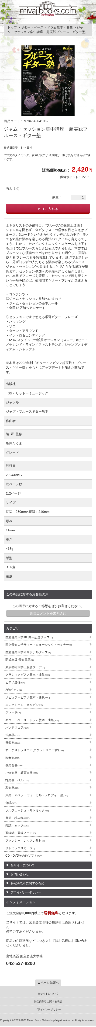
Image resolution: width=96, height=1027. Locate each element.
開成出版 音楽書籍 (19, 659)
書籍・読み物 (17, 818)
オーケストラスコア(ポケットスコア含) (34, 750)
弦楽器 (12, 735)
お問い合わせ (20, 874)
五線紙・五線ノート (20, 833)
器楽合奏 (14, 765)
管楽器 (13, 742)
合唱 (11, 803)
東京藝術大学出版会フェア (25, 667)
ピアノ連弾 (15, 682)
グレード (13, 712)
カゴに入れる (48, 209)
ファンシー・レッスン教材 (25, 840)
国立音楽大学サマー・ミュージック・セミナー (38, 644)
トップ (12, 27)
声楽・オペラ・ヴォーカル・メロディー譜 (36, 795)
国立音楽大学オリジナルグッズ (28, 652)
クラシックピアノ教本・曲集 (27, 674)
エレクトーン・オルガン (24, 705)
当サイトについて (23, 865)
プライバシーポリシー (26, 892)
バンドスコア (17, 727)
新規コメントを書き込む (48, 613)
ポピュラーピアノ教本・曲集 (27, 697)
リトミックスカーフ (20, 848)
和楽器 (12, 787)
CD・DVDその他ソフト (23, 855)
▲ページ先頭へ (48, 982)
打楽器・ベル (17, 780)
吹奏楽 (12, 757)
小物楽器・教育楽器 (21, 772)
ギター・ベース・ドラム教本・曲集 (32, 720)
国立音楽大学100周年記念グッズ (29, 637)
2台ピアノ (13, 690)
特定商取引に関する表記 (27, 883)
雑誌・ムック (17, 825)
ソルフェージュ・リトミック (27, 810)
